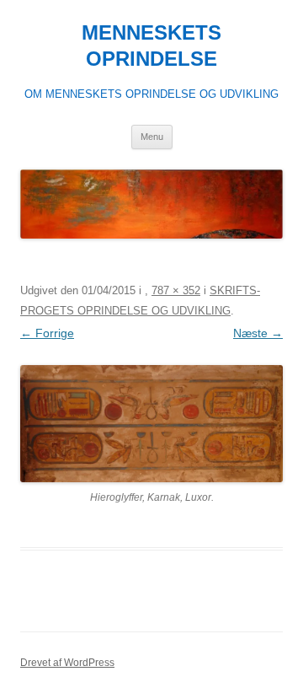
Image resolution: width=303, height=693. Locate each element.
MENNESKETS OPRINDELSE (151, 45)
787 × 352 (176, 290)
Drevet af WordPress (67, 663)
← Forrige (47, 333)
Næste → (258, 333)
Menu (152, 137)
